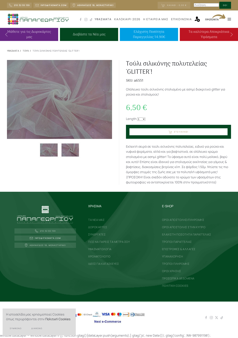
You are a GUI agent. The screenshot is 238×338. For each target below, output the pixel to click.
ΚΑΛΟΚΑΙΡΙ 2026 (127, 19)
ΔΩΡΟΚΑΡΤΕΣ (97, 227)
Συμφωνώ (16, 328)
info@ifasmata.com (48, 238)
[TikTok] (222, 317)
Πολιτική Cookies (57, 319)
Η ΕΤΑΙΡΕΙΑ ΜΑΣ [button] (155, 19)
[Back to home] (38, 19)
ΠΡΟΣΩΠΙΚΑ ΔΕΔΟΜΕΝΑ (178, 278)
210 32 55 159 (48, 231)
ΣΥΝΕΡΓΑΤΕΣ (97, 234)
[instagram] (86, 19)
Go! (225, 5)
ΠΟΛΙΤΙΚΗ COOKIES (175, 286)
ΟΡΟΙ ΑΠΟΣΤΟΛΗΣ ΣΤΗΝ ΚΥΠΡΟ (184, 227)
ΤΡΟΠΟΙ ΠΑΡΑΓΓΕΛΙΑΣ (177, 242)
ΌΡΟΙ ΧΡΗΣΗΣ (171, 271)
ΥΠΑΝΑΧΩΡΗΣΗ (172, 256)
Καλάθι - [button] (177, 5)
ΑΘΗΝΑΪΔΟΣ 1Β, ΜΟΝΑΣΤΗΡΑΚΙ (48, 245)
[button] (199, 19)
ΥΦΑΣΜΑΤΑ (103, 19)
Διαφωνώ (36, 328)
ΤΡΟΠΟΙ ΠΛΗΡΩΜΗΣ (176, 264)
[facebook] (80, 19)
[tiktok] (91, 19)
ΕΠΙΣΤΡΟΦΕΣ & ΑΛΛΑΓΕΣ (178, 249)
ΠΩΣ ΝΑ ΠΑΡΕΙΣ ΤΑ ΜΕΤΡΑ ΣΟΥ (109, 242)
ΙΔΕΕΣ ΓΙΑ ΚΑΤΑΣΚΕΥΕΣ (103, 264)
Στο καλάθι (181, 131)
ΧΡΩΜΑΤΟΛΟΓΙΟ (99, 256)
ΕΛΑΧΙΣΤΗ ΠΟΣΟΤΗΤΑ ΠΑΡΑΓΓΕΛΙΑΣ (186, 234)
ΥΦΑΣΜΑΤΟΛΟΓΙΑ (100, 249)
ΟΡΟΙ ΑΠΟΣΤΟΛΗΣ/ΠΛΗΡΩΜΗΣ (183, 220)
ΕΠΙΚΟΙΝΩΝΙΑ (181, 19)
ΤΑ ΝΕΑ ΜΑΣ (96, 220)
